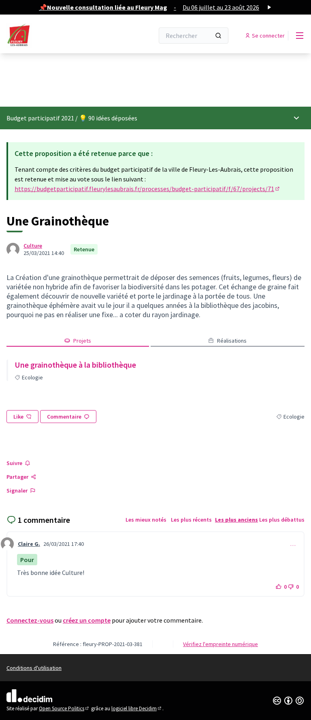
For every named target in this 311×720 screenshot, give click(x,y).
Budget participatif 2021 (40, 118)
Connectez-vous (29, 620)
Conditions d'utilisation (34, 668)
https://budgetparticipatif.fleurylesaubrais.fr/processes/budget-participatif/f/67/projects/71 (148, 189)
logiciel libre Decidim (136, 708)
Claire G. (29, 543)
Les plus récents (191, 519)
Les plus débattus (282, 519)
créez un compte (87, 620)
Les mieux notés (146, 519)
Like (18, 416)
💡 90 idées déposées (108, 118)
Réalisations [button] (232, 340)
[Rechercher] (218, 35)
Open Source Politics (64, 708)
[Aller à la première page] (60, 35)
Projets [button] (82, 340)
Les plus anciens (236, 519)
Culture (32, 245)
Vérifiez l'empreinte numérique (220, 644)
